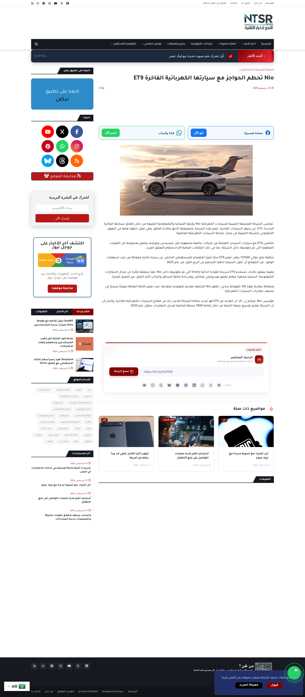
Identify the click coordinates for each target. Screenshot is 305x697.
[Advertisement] (106, 21)
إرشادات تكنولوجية (69, 396)
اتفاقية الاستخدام (88, 691)
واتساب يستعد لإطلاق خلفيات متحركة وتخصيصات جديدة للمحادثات (68, 517)
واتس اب (63, 441)
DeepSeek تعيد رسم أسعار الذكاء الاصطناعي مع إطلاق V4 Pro (53, 361)
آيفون (78, 390)
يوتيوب (49, 441)
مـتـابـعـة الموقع (63, 176)
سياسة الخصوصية (112, 691)
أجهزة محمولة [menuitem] (228, 44)
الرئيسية (270, 3)
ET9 (259, 229)
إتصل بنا (245, 3)
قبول (274, 685)
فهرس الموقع (66, 691)
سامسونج (63, 429)
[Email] (144, 385)
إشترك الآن (62, 218)
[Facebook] (219, 385)
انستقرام (64, 416)
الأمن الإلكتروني (83, 409)
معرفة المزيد (248, 685)
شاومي (87, 435)
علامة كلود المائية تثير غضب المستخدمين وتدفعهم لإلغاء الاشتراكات (55, 343)
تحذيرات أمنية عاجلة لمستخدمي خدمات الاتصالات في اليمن (61, 470)
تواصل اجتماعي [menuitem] (152, 44)
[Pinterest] (186, 385)
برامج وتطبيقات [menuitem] (176, 44)
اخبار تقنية (58, 403)
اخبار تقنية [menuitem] (249, 44)
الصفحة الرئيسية (264, 70)
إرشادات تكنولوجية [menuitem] (201, 44)
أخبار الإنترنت (246, 70)
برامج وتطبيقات (46, 416)
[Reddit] (177, 385)
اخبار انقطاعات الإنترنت (80, 403)
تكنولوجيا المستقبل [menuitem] (124, 44)
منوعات (38, 435)
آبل (89, 390)
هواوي (88, 441)
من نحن (258, 3)
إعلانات (233, 3)
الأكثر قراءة (83, 312)
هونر (76, 441)
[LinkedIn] (194, 385)
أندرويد (87, 396)
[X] (210, 385)
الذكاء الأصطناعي (61, 409)
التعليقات (41, 312)
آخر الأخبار (62, 312)
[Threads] (161, 385)
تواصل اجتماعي (47, 422)
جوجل (77, 429)
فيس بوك (53, 435)
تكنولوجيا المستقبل (70, 422)
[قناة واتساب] (294, 672)
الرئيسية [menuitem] (266, 44)
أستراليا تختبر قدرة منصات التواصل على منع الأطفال (64, 500)
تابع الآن (198, 133)
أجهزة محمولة (63, 390)
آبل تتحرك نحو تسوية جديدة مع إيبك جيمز (200, 56)
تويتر (89, 429)
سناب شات (46, 429)
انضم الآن (110, 133)
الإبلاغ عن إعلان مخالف (214, 3)
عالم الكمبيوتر (71, 435)
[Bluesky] (169, 385)
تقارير (88, 422)
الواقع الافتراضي (83, 416)
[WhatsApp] (202, 385)
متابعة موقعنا (62, 288)
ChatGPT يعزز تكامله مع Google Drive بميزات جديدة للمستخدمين (53, 323)
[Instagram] (152, 385)
